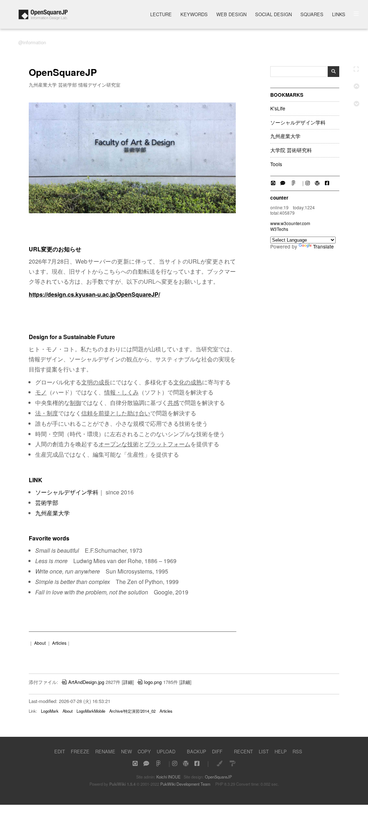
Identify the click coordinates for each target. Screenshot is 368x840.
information (34, 42)
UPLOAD (166, 751)
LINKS (338, 15)
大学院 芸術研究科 (291, 150)
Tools (276, 164)
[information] (43, 18)
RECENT (243, 751)
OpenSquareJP (218, 777)
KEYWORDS (194, 15)
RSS (297, 751)
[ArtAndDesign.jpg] (132, 211)
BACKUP (196, 751)
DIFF (217, 751)
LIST (264, 751)
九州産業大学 (285, 136)
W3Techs (279, 229)
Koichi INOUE (168, 777)
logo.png (153, 682)
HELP (281, 751)
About (40, 643)
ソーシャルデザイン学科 (298, 122)
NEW (126, 751)
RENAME (105, 751)
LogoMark (50, 711)
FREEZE (80, 751)
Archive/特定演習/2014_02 (132, 711)
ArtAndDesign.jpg (86, 682)
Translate (323, 246)
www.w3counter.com (290, 223)
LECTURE (161, 15)
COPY (144, 751)
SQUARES (311, 15)
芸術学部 (46, 502)
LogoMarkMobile (91, 711)
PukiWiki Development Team (185, 784)
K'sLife (277, 108)
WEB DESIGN (231, 15)
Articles (59, 643)
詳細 (128, 682)
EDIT (59, 751)
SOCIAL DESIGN (273, 15)
